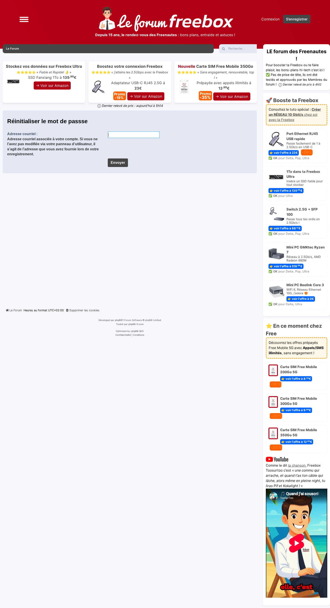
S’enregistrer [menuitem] (297, 19)
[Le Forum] (166, 19)
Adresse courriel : (22, 134)
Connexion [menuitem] (270, 19)
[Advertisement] (130, 239)
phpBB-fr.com (136, 324)
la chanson (297, 465)
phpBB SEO (137, 331)
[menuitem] (82, 310)
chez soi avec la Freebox (295, 114)
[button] (24, 19)
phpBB (118, 320)
